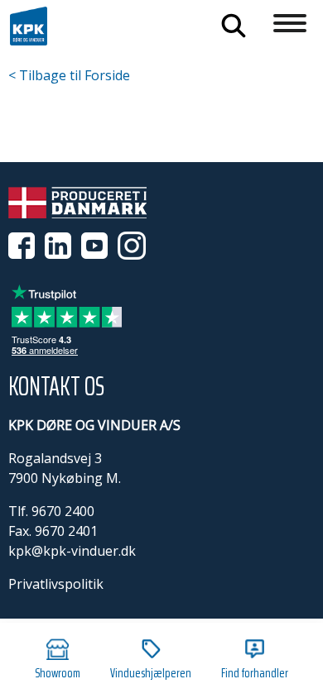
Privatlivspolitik (56, 584)
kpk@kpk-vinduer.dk (72, 551)
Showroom (57, 672)
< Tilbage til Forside (69, 75)
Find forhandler (254, 672)
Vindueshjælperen (150, 672)
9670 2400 (62, 511)
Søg (233, 25)
